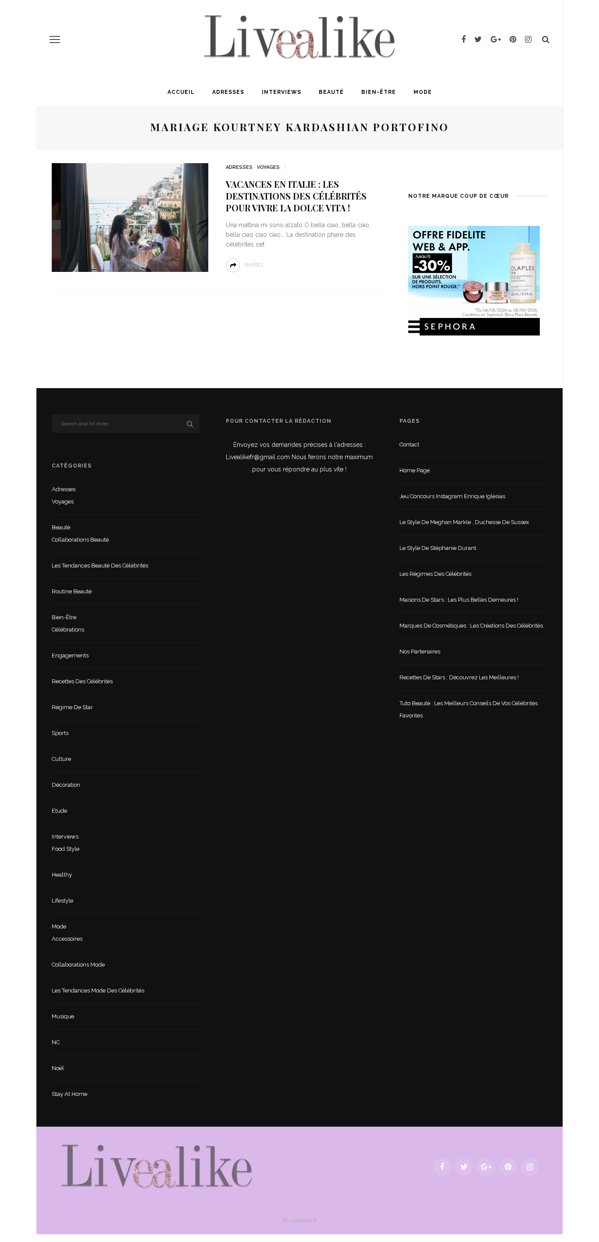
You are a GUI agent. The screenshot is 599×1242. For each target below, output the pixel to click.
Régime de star (72, 707)
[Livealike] (157, 1166)
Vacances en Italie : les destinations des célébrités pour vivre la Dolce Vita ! (296, 196)
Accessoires (67, 938)
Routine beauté (72, 591)
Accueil (181, 92)
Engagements (70, 655)
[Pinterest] (513, 39)
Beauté (331, 92)
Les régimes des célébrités (435, 574)
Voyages (268, 167)
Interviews (281, 92)
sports (60, 733)
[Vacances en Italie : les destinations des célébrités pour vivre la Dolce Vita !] (130, 217)
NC (56, 1042)
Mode (423, 92)
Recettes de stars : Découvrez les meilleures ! (459, 677)
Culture (61, 759)
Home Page (414, 470)
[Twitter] (478, 39)
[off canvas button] (55, 39)
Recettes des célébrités (82, 681)
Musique (63, 1016)
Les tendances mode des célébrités (98, 990)
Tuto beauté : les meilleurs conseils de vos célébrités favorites (468, 709)
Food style (65, 849)
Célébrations (68, 629)
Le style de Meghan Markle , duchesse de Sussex (464, 522)
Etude (59, 810)
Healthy (62, 874)
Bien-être (378, 92)
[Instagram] (528, 39)
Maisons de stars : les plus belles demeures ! (458, 599)
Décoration (66, 785)
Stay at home (69, 1094)
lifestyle (62, 900)
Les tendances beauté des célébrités (100, 565)
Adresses (228, 92)
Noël (58, 1068)
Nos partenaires (419, 651)
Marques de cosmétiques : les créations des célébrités (471, 625)
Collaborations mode (78, 964)
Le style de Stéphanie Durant (437, 548)
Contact (409, 444)
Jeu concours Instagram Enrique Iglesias (452, 496)
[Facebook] (463, 39)
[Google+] (495, 39)
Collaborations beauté (80, 539)
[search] (546, 39)
